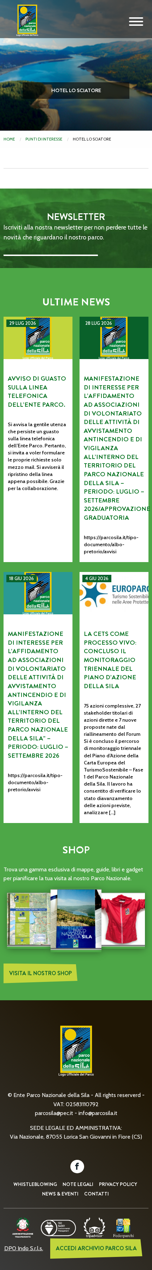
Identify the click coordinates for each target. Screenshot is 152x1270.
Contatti (96, 1193)
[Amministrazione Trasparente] (23, 1227)
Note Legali (78, 1184)
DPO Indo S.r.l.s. (23, 1248)
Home (9, 139)
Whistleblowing (35, 1184)
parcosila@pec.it (54, 1113)
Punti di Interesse (43, 139)
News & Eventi (60, 1193)
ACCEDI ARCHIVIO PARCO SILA (96, 1248)
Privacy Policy (118, 1184)
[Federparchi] (123, 1227)
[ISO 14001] (58, 1227)
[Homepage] (25, 26)
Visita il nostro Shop (40, 973)
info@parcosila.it (97, 1113)
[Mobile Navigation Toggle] (136, 22)
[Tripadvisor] (94, 1227)
